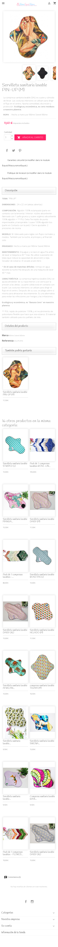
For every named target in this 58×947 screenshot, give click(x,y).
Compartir (7, 150)
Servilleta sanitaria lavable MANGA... (15, 520)
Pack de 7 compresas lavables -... (13, 576)
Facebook (26, 901)
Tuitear (13, 150)
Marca (5, 335)
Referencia (7, 340)
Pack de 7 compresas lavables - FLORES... (13, 853)
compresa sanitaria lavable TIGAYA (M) (42, 687)
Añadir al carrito (30, 137)
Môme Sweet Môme (17, 335)
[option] (29, 37)
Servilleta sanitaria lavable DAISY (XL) (15, 631)
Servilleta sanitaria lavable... (11, 742)
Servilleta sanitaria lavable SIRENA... (42, 742)
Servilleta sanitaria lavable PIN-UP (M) (15, 393)
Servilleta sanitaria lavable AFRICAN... (15, 687)
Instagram (32, 901)
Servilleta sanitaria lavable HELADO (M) (42, 631)
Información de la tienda (13, 932)
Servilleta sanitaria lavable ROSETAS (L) (42, 576)
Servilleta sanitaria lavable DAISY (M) (42, 520)
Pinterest (20, 150)
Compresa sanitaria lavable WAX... (42, 798)
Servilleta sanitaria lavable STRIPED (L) (15, 465)
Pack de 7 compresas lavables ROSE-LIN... (40, 465)
